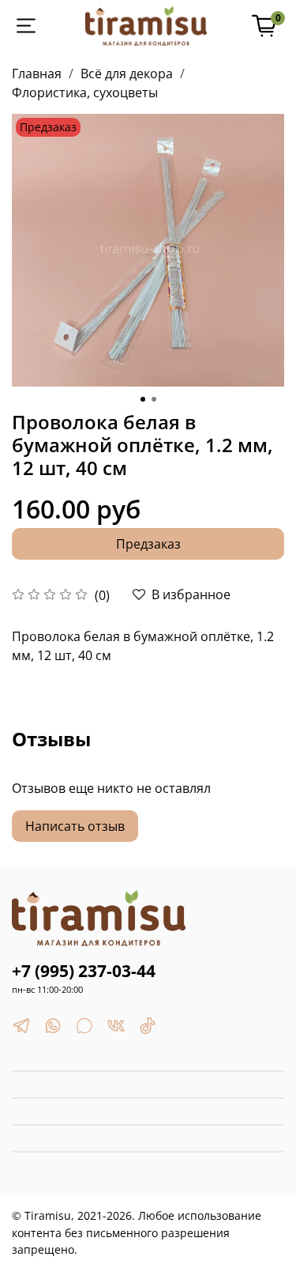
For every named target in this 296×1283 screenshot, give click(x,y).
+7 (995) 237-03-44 (83, 971)
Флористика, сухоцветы (85, 92)
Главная (37, 73)
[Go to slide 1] (143, 399)
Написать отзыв (75, 826)
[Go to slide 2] (154, 399)
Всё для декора (127, 73)
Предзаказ (148, 544)
